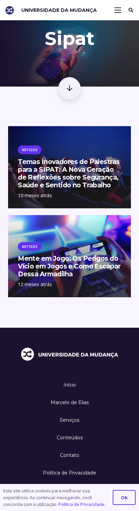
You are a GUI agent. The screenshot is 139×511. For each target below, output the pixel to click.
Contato (69, 455)
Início (69, 385)
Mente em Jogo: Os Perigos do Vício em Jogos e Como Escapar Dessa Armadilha (69, 266)
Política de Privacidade (69, 473)
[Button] (69, 88)
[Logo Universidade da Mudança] (9, 10)
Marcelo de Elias (70, 402)
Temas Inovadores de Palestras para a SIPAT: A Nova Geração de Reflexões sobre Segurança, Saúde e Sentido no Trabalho (68, 173)
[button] (118, 10)
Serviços (69, 420)
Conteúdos (70, 438)
